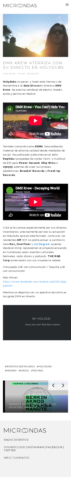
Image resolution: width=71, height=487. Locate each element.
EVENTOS (22, 439)
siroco (24, 370)
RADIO (8, 439)
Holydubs (9, 81)
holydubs (45, 366)
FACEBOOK (54, 447)
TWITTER (10, 450)
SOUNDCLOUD (14, 447)
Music (21, 73)
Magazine (9, 73)
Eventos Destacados (21, 366)
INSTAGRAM (35, 447)
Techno (38, 370)
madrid (12, 370)
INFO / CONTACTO (17, 457)
